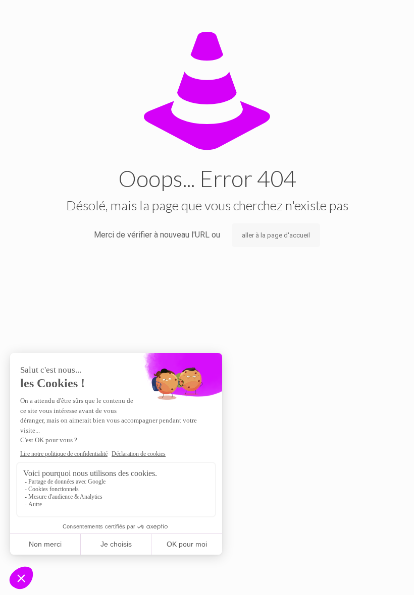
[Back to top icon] (365, 574)
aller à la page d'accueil (276, 235)
